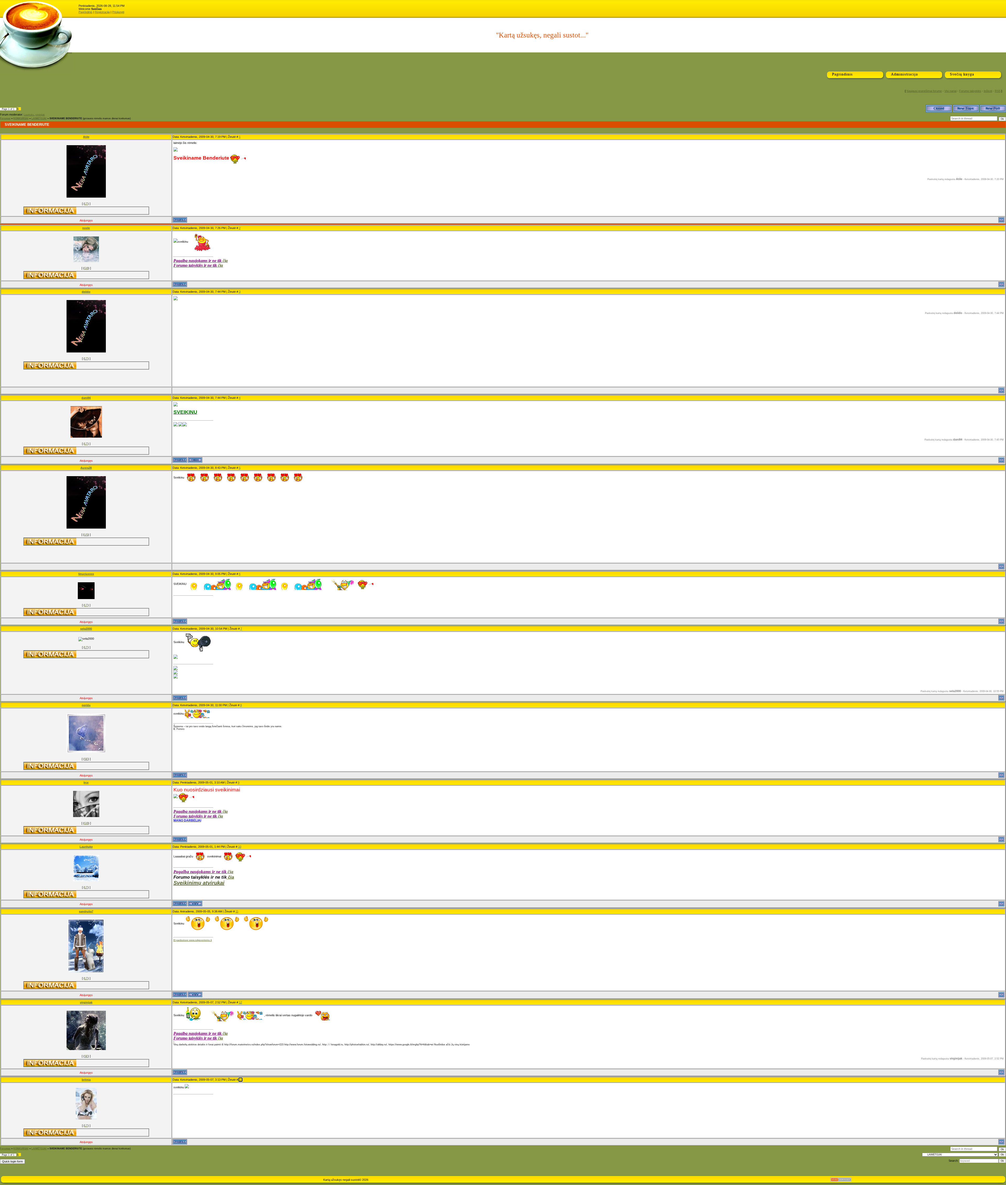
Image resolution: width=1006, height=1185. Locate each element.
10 (239, 846)
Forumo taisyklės (970, 91)
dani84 (86, 397)
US (86, 534)
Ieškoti (988, 91)
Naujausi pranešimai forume (924, 91)
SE (86, 758)
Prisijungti (118, 12)
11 (237, 911)
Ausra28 (86, 467)
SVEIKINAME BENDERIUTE (66, 118)
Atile (86, 136)
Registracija (102, 12)
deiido (86, 291)
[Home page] (195, 903)
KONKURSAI (21, 118)
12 (240, 1002)
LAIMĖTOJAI (39, 118)
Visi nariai (950, 91)
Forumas (5, 118)
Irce (86, 782)
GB (86, 268)
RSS (997, 91)
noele (86, 228)
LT (86, 203)
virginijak (40, 114)
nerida (86, 705)
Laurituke (29, 114)
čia (225, 260)
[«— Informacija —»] (50, 210)
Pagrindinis (85, 12)
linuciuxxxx (86, 573)
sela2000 (86, 628)
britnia (86, 1079)
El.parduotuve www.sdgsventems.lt (192, 940)
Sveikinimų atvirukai (199, 883)
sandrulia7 (86, 911)
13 (240, 1079)
